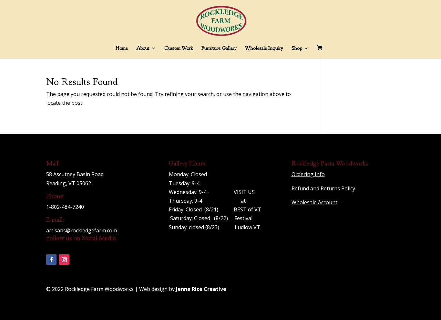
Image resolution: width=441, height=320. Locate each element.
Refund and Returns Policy (323, 188)
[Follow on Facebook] (51, 259)
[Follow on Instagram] (64, 259)
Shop (297, 48)
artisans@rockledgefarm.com (81, 230)
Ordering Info (308, 174)
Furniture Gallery (219, 48)
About (142, 48)
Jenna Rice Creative (201, 289)
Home (122, 48)
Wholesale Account (314, 202)
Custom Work (178, 48)
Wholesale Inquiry (264, 48)
